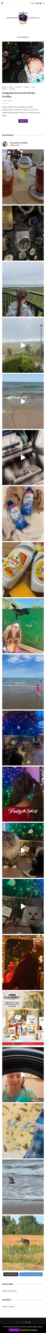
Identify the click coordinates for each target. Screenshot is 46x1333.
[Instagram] (35, 3)
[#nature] (23, 1243)
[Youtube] (38, 3)
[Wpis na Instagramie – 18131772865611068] (23, 289)
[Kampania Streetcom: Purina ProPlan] (23, 62)
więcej (22, 121)
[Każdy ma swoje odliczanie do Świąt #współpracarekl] (23, 906)
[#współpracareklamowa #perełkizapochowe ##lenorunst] (23, 1074)
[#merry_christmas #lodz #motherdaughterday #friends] (23, 962)
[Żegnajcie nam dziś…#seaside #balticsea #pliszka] (23, 1186)
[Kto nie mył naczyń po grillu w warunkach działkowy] (23, 569)
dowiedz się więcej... (29, 1330)
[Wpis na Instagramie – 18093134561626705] (23, 345)
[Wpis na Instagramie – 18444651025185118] (23, 233)
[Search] (44, 3)
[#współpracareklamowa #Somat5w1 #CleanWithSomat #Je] (23, 457)
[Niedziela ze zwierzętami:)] (23, 625)
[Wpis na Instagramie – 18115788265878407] (23, 401)
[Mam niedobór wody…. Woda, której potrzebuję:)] (23, 681)
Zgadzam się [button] (14, 1330)
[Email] (40, 3)
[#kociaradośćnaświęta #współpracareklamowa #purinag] (23, 850)
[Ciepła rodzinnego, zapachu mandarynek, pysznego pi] (23, 794)
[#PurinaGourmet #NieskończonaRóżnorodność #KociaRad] (23, 1018)
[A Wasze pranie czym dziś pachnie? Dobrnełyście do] (23, 513)
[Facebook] (30, 3)
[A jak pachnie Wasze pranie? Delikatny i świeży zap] (23, 1130)
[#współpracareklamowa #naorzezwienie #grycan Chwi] (23, 176)
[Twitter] (33, 3)
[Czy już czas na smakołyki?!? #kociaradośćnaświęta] (23, 738)
